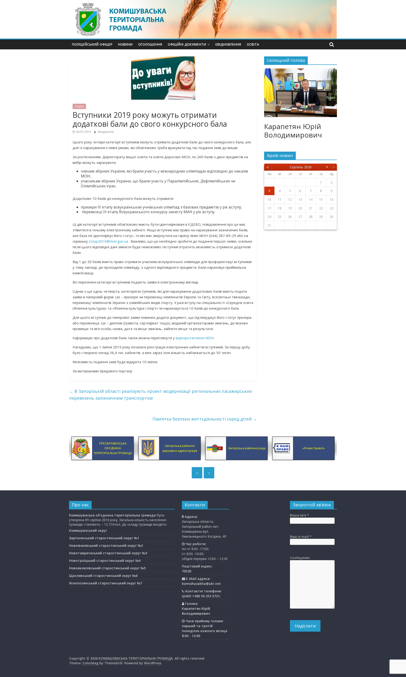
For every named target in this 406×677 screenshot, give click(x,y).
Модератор (106, 132)
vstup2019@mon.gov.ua (108, 241)
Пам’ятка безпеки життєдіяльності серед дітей (204, 419)
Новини (125, 44)
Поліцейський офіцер (92, 44)
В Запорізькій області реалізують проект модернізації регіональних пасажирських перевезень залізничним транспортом (160, 394)
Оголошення (150, 44)
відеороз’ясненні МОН (195, 337)
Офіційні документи (187, 44)
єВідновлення (228, 44)
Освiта (253, 44)
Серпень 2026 (301, 167)
